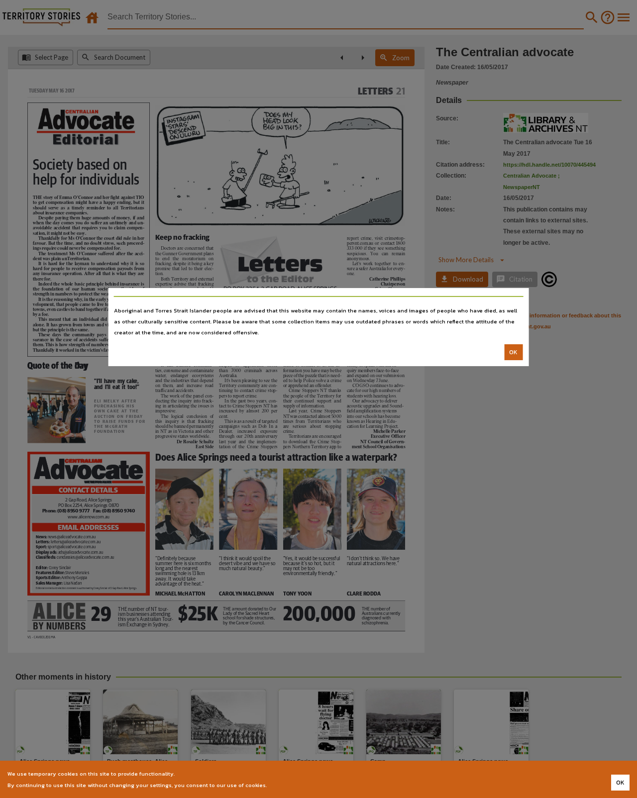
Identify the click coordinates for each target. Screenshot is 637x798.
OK (513, 352)
